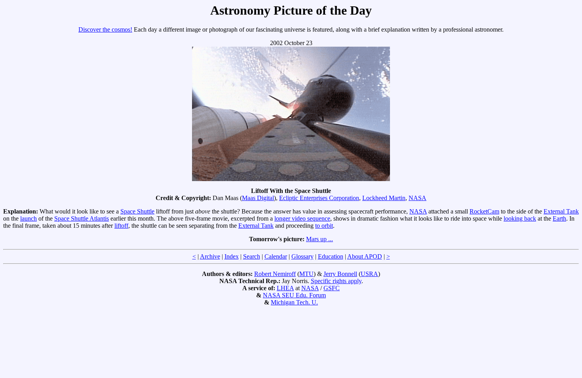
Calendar (275, 256)
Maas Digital (258, 198)
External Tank (561, 211)
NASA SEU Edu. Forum (294, 295)
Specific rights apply (336, 281)
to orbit (324, 225)
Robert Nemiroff (275, 273)
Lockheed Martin (383, 198)
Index (231, 256)
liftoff (121, 225)
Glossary (302, 256)
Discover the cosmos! (105, 29)
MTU (306, 273)
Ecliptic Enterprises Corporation (319, 198)
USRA (369, 273)
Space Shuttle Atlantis (81, 218)
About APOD (364, 256)
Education (330, 256)
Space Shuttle (137, 211)
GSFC (331, 288)
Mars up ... (319, 239)
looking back (520, 218)
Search (251, 256)
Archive (210, 256)
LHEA (285, 288)
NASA (417, 198)
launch (28, 218)
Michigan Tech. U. (294, 302)
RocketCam (484, 211)
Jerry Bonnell (340, 273)
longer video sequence (302, 218)
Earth (559, 218)
